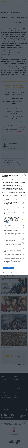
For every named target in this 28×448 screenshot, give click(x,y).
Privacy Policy (22, 272)
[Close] (25, 175)
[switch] (23, 203)
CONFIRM (8, 267)
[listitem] (14, 200)
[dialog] (14, 224)
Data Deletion (6, 272)
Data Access (14, 272)
